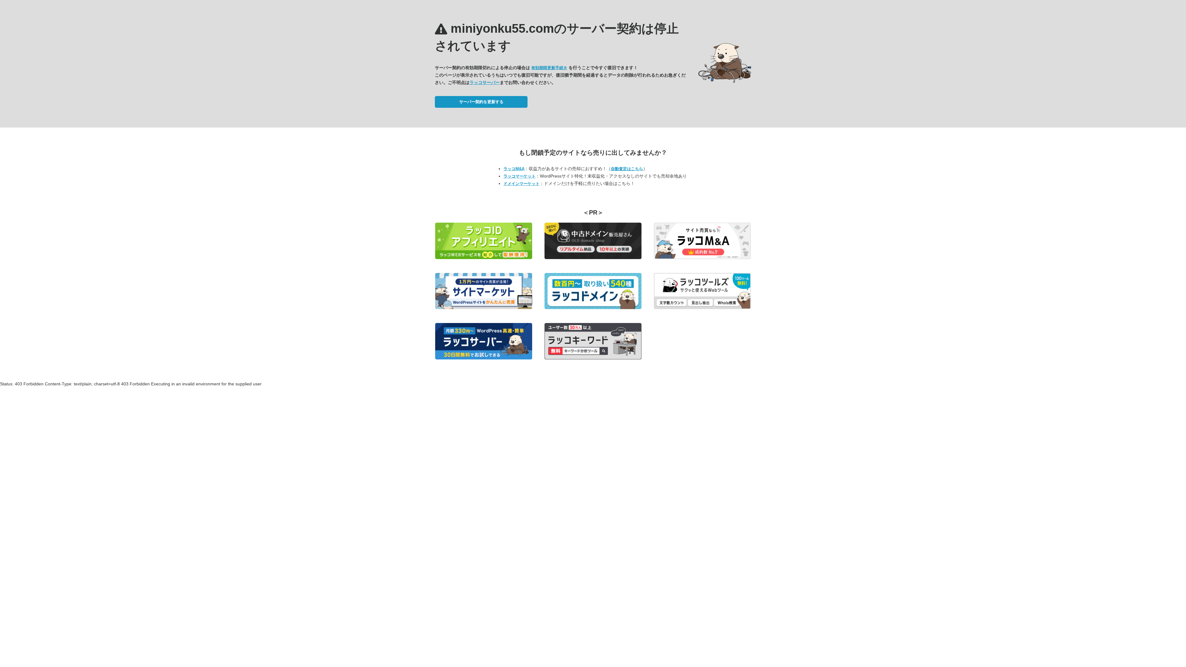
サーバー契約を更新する (481, 101)
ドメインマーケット (521, 183)
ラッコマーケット (519, 176)
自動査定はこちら (627, 168)
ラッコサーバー (484, 82)
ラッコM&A (513, 168)
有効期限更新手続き (549, 67)
